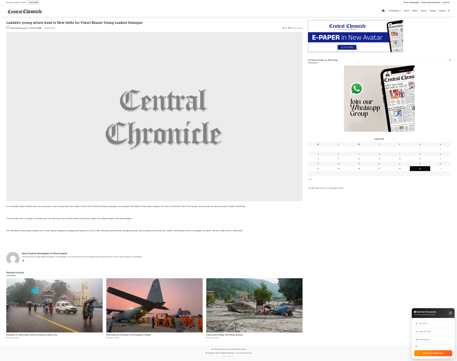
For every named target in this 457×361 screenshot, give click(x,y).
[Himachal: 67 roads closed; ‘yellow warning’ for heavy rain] (54, 305)
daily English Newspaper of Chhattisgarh (25, 28)
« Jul (309, 179)
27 (379, 168)
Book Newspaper (411, 2)
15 (420, 159)
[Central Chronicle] (24, 11)
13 (379, 159)
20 (379, 164)
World (406, 11)
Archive (446, 2)
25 (338, 168)
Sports (424, 11)
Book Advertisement (431, 2)
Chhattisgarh (394, 11)
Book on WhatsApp (434, 353)
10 (318, 159)
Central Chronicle (245, 353)
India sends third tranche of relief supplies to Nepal (128, 335)
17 (318, 164)
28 (400, 168)
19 (359, 164)
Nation (415, 11)
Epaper (433, 11)
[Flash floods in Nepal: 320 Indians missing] (254, 305)
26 (359, 168)
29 (420, 168)
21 (399, 164)
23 (440, 164)
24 (318, 168)
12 (359, 159)
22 (420, 164)
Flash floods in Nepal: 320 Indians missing (224, 335)
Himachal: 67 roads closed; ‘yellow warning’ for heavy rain (31, 335)
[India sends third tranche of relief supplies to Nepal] (154, 305)
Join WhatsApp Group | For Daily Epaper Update (326, 188)
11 (338, 159)
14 (399, 159)
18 (338, 164)
